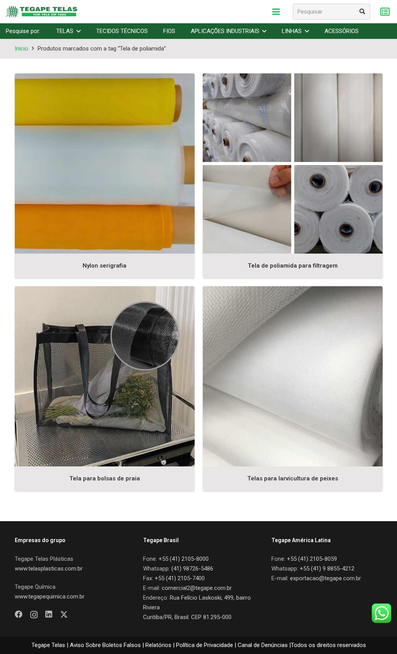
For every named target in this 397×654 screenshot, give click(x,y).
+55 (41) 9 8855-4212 (327, 568)
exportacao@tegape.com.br (325, 578)
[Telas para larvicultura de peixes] (293, 376)
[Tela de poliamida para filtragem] (293, 163)
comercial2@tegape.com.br (197, 587)
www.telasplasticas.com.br (49, 568)
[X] (64, 615)
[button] (276, 12)
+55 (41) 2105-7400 (180, 578)
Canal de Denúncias (263, 645)
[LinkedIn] (48, 614)
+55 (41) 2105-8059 (312, 558)
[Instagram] (34, 615)
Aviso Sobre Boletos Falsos (105, 645)
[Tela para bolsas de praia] (105, 376)
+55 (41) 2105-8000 (184, 558)
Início (21, 48)
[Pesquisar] (362, 11)
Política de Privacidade (204, 645)
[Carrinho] (384, 12)
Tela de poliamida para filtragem (293, 265)
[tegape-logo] (41, 11)
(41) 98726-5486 (192, 568)
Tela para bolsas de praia (104, 478)
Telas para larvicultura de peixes (292, 478)
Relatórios (158, 645)
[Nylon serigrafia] (105, 163)
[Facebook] (18, 614)
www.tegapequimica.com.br (50, 596)
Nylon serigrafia (104, 265)
